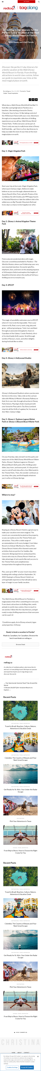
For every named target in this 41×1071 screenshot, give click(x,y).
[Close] (38, 1056)
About (19, 1052)
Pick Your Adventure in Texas (20, 821)
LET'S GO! (26, 1)
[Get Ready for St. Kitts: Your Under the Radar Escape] (20, 774)
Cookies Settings (12, 1067)
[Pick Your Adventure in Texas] (20, 805)
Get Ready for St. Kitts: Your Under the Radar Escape (20, 790)
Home (13, 1052)
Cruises (15, 847)
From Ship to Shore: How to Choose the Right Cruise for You (20, 852)
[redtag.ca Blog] (20, 7)
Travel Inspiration (24, 723)
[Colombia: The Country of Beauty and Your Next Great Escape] (20, 742)
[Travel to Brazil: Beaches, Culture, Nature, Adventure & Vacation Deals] (20, 710)
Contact (26, 1052)
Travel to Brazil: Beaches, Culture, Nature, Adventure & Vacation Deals (20, 727)
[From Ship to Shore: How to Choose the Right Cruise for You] (20, 835)
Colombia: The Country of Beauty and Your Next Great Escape (20, 759)
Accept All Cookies (27, 1067)
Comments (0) (21, 1032)
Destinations (15, 723)
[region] (20, 1062)
